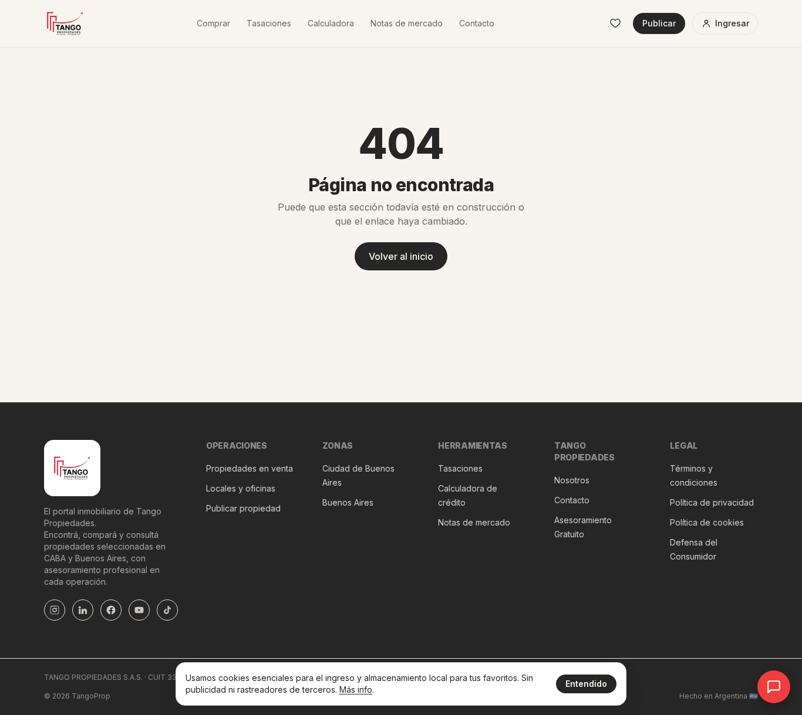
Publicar (659, 23)
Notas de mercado (406, 23)
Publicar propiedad (243, 508)
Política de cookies (707, 522)
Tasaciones (269, 23)
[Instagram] (54, 610)
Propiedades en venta (249, 468)
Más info (355, 689)
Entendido (586, 684)
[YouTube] (139, 610)
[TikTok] (167, 610)
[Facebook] (111, 610)
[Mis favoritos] (615, 23)
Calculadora (331, 23)
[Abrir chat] (773, 686)
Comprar (213, 23)
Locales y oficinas (240, 488)
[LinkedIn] (82, 610)
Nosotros (571, 480)
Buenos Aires (347, 502)
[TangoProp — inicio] (65, 23)
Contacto (476, 23)
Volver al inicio (401, 256)
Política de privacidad (712, 502)
